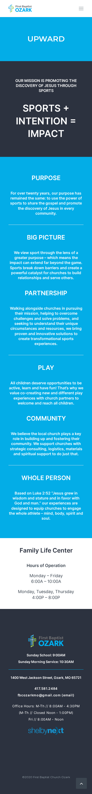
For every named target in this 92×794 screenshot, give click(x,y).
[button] (81, 8)
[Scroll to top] (81, 783)
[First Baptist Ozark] (20, 8)
